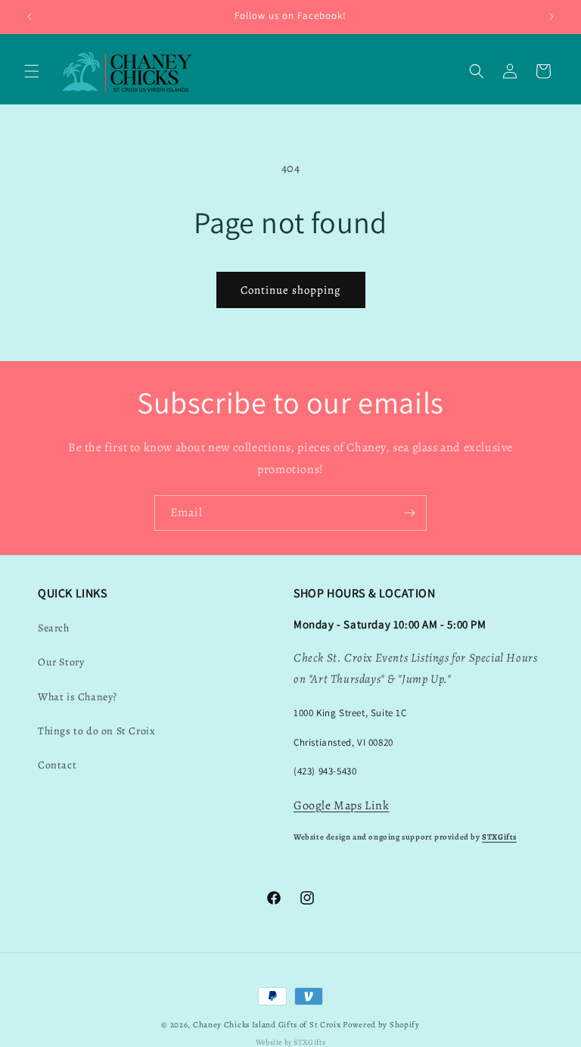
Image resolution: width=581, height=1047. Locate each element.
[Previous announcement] (29, 16)
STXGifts (499, 837)
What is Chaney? (77, 697)
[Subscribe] (409, 513)
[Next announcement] (551, 16)
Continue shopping (291, 290)
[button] (31, 71)
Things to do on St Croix (96, 731)
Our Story (61, 662)
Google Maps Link (342, 805)
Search (54, 628)
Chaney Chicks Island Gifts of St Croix (267, 1024)
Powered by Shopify (381, 1024)
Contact (57, 765)
